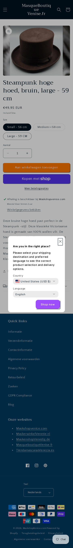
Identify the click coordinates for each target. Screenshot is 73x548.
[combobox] (33, 281)
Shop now (48, 304)
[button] (60, 241)
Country (18, 275)
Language (19, 288)
